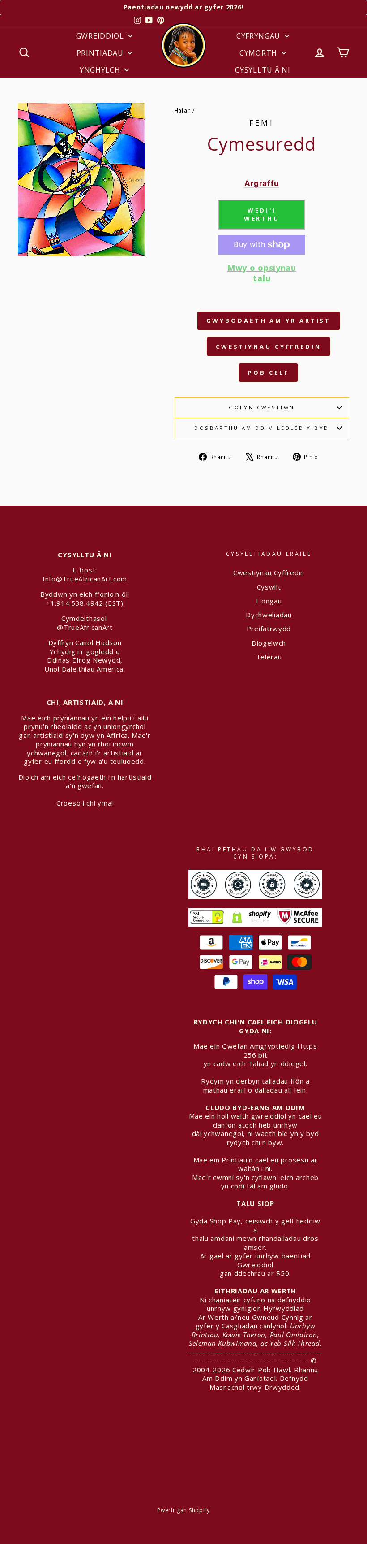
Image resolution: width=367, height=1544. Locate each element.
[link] (261, 280)
